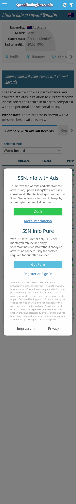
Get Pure (38, 264)
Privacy (53, 328)
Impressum (26, 328)
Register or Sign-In (38, 274)
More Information (38, 221)
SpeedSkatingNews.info (34, 4)
